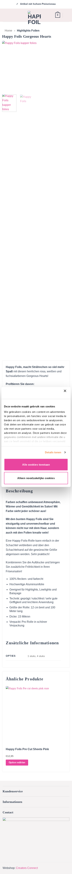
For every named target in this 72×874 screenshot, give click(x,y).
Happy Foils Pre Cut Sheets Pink (27, 749)
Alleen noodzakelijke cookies (36, 478)
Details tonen (53, 452)
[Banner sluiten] (66, 393)
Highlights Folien (28, 30)
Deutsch (67, 15)
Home (8, 30)
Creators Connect (27, 867)
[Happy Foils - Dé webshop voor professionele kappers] (34, 17)
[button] (5, 15)
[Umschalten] (66, 792)
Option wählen (17, 762)
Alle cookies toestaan (36, 464)
